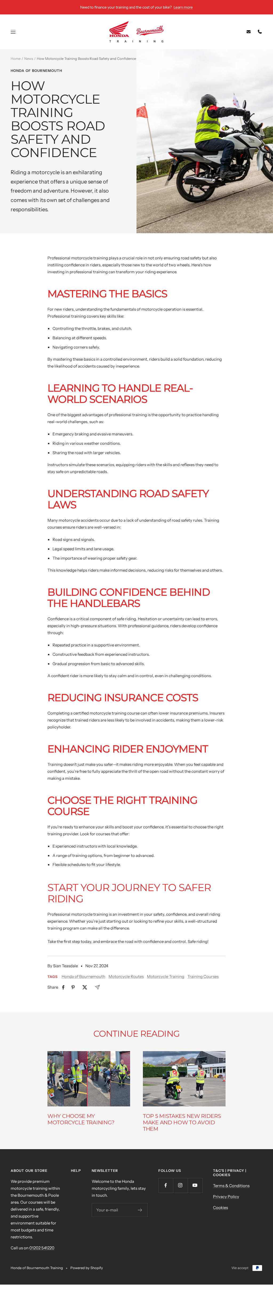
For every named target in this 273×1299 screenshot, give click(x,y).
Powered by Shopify (86, 1268)
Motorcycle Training (165, 976)
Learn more (183, 7)
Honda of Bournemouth (36, 70)
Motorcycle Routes (126, 976)
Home (16, 58)
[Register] (140, 1210)
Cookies (220, 1207)
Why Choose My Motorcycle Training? (80, 1119)
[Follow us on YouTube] (195, 1185)
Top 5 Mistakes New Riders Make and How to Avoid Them (182, 1122)
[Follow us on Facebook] (165, 1185)
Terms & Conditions (231, 1185)
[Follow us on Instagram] (180, 1185)
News (28, 58)
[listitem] (63, 987)
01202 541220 (41, 1247)
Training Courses (203, 976)
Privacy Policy (226, 1196)
